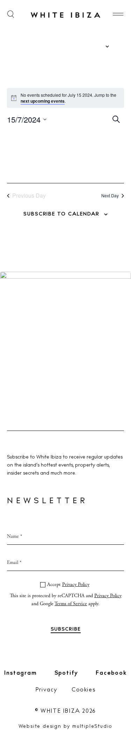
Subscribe (65, 449)
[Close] (117, 300)
